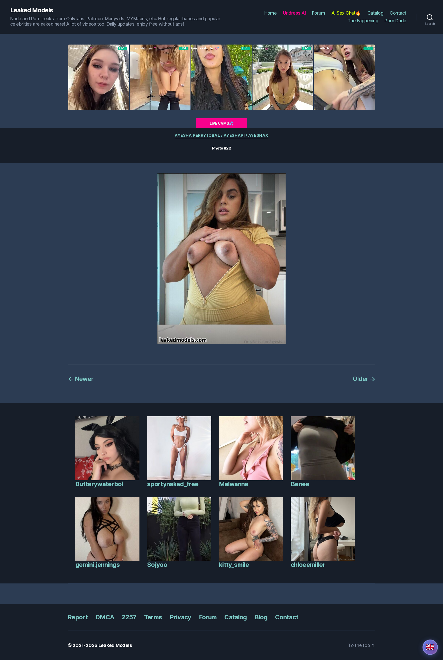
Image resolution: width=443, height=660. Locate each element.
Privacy (180, 617)
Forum (318, 13)
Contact (398, 13)
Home (270, 13)
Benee (300, 484)
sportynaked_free (172, 484)
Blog (261, 617)
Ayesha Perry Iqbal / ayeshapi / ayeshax (221, 135)
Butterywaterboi (99, 484)
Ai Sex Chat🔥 (346, 13)
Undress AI (294, 13)
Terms (153, 617)
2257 (129, 617)
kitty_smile (234, 564)
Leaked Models (31, 10)
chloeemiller (308, 564)
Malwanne (233, 484)
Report (78, 617)
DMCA (104, 617)
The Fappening (363, 20)
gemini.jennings (97, 564)
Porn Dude (395, 20)
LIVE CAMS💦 (221, 123)
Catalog (375, 13)
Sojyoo (157, 564)
